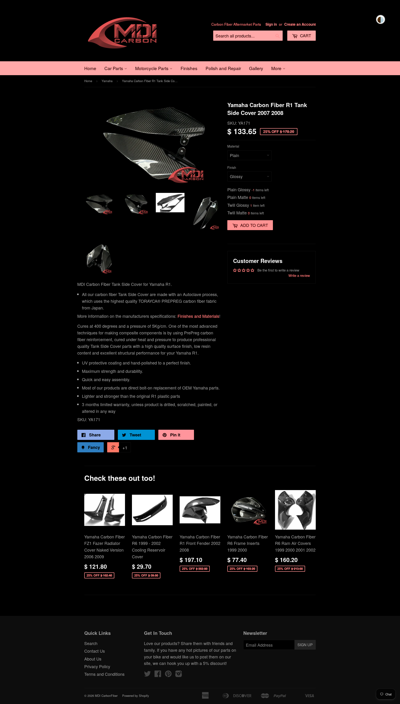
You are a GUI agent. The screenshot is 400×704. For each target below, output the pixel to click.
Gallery (256, 68)
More (277, 68)
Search (90, 643)
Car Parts (114, 68)
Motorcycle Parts (152, 68)
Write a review (299, 275)
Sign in (271, 24)
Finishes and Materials (198, 316)
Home (90, 68)
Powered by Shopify (135, 695)
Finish (231, 167)
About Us (92, 659)
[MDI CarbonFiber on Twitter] (147, 675)
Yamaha (107, 81)
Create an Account (300, 24)
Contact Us (94, 651)
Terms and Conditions (104, 674)
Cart (305, 35)
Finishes (189, 68)
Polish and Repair (223, 68)
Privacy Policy (97, 666)
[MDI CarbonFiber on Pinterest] (168, 675)
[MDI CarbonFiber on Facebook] (157, 675)
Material (233, 146)
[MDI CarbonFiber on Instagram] (178, 675)
